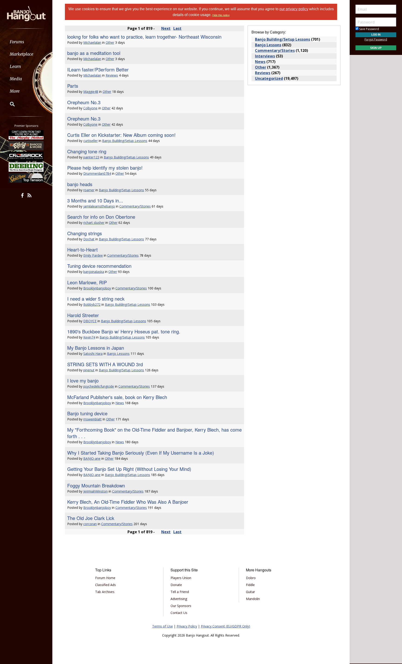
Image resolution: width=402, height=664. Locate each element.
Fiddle (250, 585)
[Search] (9, 104)
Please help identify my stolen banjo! (105, 167)
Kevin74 (89, 337)
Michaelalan (92, 42)
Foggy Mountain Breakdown (96, 485)
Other (110, 42)
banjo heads (79, 184)
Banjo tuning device (87, 413)
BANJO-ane (91, 458)
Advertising (179, 599)
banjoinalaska (93, 271)
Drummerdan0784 (97, 173)
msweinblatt (92, 419)
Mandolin (253, 599)
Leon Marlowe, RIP (87, 282)
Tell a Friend (180, 592)
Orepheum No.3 (83, 102)
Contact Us (179, 612)
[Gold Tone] (26, 178)
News (119, 403)
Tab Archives (104, 592)
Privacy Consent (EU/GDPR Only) (225, 626)
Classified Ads (105, 585)
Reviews (112, 75)
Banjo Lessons (118, 353)
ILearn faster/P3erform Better (98, 69)
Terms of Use (162, 626)
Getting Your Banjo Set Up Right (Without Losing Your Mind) (129, 469)
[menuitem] (26, 42)
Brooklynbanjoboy (97, 288)
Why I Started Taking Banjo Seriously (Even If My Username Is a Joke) (140, 452)
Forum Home (105, 578)
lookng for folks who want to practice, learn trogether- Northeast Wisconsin (144, 36)
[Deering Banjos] (26, 167)
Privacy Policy (187, 626)
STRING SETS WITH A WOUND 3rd (105, 364)
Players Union (181, 578)
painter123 (91, 157)
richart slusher (93, 222)
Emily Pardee (93, 255)
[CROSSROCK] (26, 156)
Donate (176, 585)
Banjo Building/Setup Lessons (124, 140)
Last (177, 28)
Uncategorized (269, 78)
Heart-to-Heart (82, 249)
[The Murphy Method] (26, 134)
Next (166, 28)
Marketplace (21, 54)
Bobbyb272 (91, 304)
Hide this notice (221, 15)
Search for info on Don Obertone (101, 216)
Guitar (250, 592)
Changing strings (84, 233)
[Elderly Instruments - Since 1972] (26, 145)
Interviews (265, 56)
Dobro (251, 578)
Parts (72, 85)
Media (16, 78)
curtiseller (90, 140)
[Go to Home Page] (26, 13)
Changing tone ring (86, 151)
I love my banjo (83, 380)
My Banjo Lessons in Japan (95, 347)
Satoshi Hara (93, 353)
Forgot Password (376, 39)
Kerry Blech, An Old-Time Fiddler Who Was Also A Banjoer (127, 501)
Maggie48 (90, 91)
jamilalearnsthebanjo (99, 206)
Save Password (368, 29)
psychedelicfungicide (98, 386)
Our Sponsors (181, 606)
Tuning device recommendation (99, 265)
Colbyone (90, 108)
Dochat (88, 239)
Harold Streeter (83, 315)
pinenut (88, 370)
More (15, 91)
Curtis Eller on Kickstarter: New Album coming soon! (121, 134)
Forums (17, 41)
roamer (88, 190)
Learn (15, 66)
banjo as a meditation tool (93, 53)
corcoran (90, 524)
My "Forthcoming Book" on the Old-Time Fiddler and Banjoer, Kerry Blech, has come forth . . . (154, 432)
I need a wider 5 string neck (95, 298)
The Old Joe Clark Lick (90, 518)
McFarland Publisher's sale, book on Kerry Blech (117, 397)
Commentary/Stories (135, 206)
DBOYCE (90, 321)
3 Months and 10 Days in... (95, 200)
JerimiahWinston (95, 491)
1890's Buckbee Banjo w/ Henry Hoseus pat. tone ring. (123, 331)
